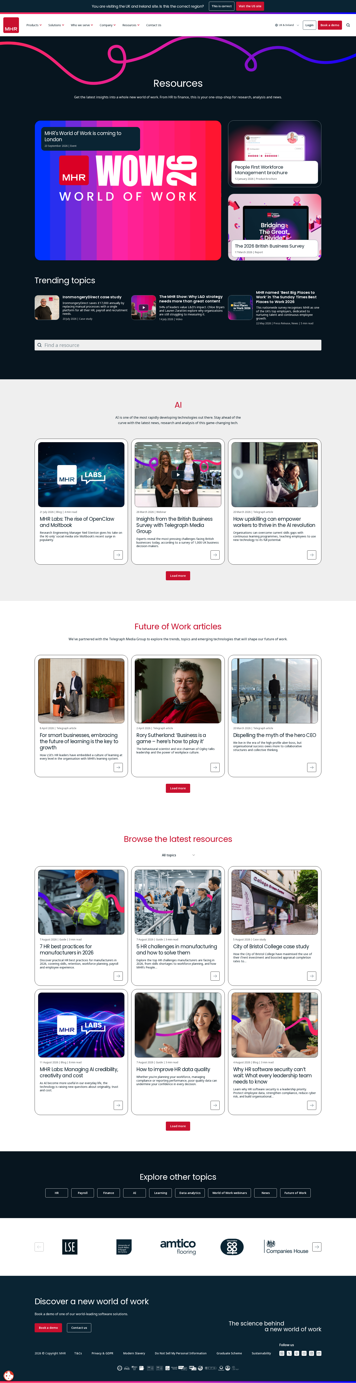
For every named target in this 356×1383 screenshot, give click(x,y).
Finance (108, 1193)
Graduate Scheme (229, 1353)
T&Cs (78, 1353)
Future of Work (295, 1193)
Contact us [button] (79, 1328)
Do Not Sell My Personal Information (181, 1353)
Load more (178, 576)
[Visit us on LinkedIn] (281, 1353)
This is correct (222, 6)
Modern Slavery (134, 1353)
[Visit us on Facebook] (296, 1353)
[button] (287, 25)
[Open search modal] (348, 25)
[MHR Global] (11, 25)
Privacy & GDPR (102, 1353)
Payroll (83, 1193)
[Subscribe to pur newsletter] (318, 1353)
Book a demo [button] (48, 1328)
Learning (160, 1193)
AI (134, 1193)
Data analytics (189, 1193)
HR (57, 1193)
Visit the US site (250, 6)
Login (309, 25)
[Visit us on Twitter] (289, 1353)
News (265, 1193)
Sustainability (261, 1353)
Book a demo (330, 25)
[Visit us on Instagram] (311, 1353)
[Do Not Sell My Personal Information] (9, 1376)
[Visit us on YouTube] (304, 1353)
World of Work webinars (229, 1193)
